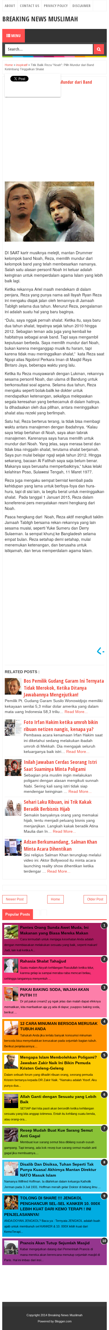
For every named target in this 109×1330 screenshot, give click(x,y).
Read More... (76, 711)
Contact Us (29, 5)
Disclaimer (81, 5)
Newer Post (14, 899)
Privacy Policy (56, 5)
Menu (15, 35)
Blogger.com (63, 1321)
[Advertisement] (52, 140)
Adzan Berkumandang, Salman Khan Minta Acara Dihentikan (60, 845)
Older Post (95, 899)
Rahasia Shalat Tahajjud (43, 961)
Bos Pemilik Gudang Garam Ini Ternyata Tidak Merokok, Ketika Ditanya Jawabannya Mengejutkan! (64, 687)
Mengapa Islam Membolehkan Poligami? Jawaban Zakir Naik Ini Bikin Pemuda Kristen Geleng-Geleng (58, 1062)
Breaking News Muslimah (40, 18)
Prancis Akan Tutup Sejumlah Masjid (55, 1243)
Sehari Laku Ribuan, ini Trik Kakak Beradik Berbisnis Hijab (58, 805)
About (10, 5)
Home (55, 899)
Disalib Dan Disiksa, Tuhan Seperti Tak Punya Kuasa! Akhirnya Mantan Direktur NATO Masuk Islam (58, 1169)
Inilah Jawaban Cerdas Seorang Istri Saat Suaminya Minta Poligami (60, 765)
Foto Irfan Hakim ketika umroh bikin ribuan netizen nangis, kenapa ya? (61, 725)
